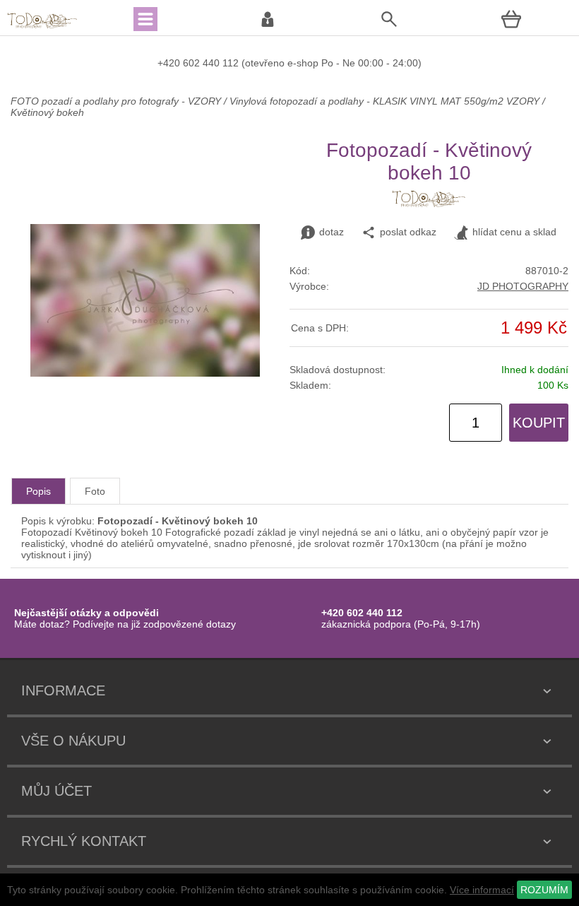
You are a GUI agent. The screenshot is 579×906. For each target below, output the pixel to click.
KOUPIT (539, 422)
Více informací (482, 889)
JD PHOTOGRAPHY (522, 286)
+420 (170, 63)
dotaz (331, 231)
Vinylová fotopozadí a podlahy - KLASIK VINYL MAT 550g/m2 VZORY (384, 101)
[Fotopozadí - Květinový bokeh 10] (145, 373)
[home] (42, 27)
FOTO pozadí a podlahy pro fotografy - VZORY (117, 101)
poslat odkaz (408, 231)
